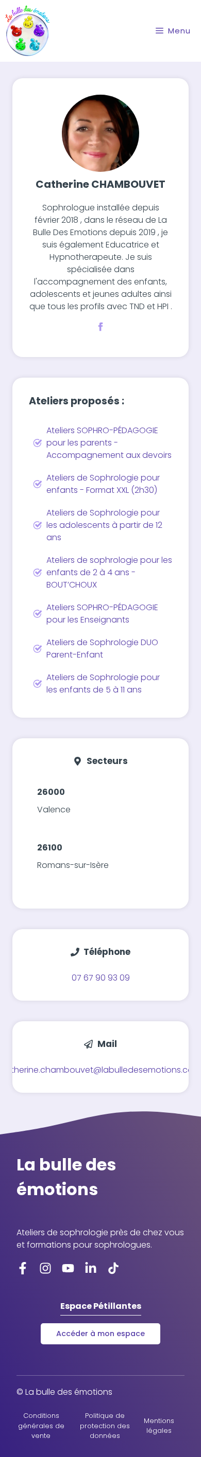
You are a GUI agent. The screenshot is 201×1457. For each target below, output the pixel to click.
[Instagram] (45, 1267)
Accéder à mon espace (100, 1333)
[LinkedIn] (91, 1267)
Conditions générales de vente (41, 1425)
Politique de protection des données (105, 1425)
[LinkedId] (113, 1267)
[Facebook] (22, 1267)
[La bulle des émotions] (27, 31)
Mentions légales (159, 1425)
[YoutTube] (68, 1267)
